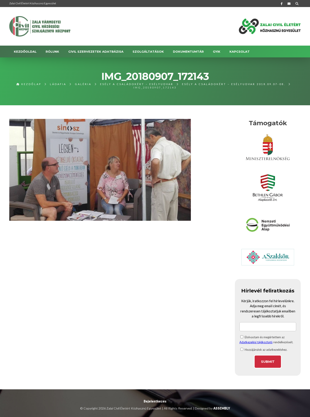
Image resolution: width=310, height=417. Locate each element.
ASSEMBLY (221, 408)
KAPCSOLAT (239, 51)
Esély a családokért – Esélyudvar (136, 84)
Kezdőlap (30, 84)
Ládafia (58, 84)
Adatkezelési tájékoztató (256, 342)
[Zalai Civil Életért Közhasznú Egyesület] (40, 26)
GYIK (216, 51)
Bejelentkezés (155, 401)
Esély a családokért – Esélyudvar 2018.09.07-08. (233, 84)
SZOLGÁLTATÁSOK (148, 51)
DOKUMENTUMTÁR (188, 51)
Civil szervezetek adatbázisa (95, 51)
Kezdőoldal (25, 51)
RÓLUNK (52, 51)
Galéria (83, 84)
